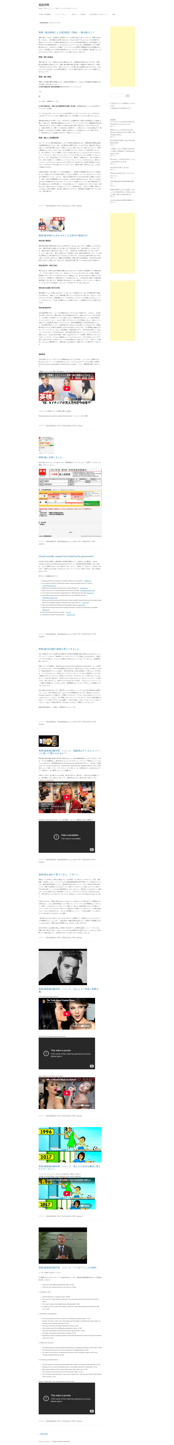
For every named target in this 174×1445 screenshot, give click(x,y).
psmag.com (84, 588)
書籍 (113, 14)
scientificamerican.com (87, 590)
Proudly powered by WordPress (61, 1441)
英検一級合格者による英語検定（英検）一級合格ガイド (67, 32)
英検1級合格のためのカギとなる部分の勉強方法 (63, 235)
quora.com (85, 602)
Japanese (79, 205)
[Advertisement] (122, 56)
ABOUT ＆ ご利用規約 (78, 14)
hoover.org (90, 593)
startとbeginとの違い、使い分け (119, 167)
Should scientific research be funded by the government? (66, 556)
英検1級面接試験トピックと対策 (66, 541)
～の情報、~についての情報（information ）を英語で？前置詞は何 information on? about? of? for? (122, 151)
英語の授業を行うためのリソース (99, 14)
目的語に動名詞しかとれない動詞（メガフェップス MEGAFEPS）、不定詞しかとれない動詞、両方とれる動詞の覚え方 (122, 192)
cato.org (68, 612)
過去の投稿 (43, 1434)
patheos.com (71, 614)
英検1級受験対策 (51, 205)
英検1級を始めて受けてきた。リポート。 (60, 874)
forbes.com (45, 610)
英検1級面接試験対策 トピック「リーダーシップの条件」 (68, 1267)
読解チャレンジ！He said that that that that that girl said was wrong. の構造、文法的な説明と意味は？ (122, 132)
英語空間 (44, 4)
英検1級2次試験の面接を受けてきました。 (60, 649)
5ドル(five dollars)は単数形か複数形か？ (122, 200)
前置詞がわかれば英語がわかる (121, 108)
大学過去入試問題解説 (45, 14)
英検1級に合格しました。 (52, 457)
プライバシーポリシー (61, 14)
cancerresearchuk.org (49, 585)
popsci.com (81, 605)
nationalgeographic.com (50, 598)
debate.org (87, 581)
